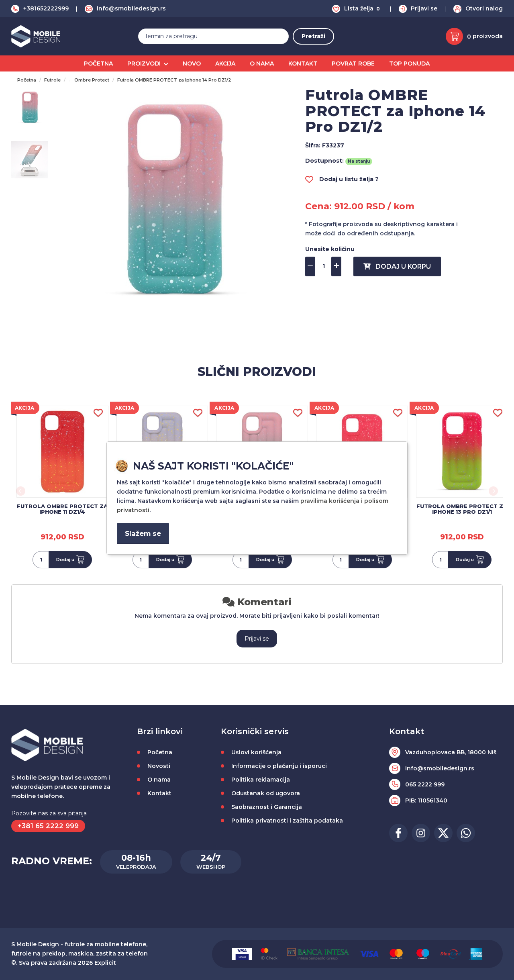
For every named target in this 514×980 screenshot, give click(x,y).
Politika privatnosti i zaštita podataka (287, 820)
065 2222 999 (425, 784)
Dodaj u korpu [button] (401, 266)
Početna (98, 63)
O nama (262, 63)
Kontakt (302, 63)
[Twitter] (443, 833)
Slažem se (143, 533)
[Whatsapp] (466, 833)
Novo (192, 63)
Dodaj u (65, 559)
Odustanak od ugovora (265, 793)
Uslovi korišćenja (256, 752)
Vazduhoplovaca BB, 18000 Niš (450, 752)
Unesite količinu (330, 249)
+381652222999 (46, 8)
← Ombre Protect (89, 80)
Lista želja (362, 8)
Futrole (52, 80)
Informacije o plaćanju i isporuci (279, 766)
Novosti (158, 766)
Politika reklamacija (260, 779)
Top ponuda (409, 63)
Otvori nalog (484, 8)
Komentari (263, 602)
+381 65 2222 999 (48, 826)
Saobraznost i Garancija (266, 807)
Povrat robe (353, 63)
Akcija (225, 63)
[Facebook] (398, 833)
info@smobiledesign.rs (131, 8)
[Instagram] (421, 833)
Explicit (105, 962)
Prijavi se (424, 8)
